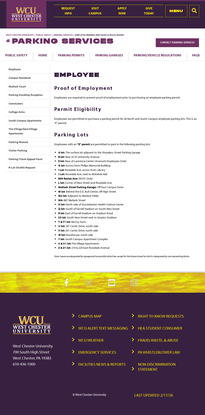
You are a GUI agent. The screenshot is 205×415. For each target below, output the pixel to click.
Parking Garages (109, 55)
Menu (176, 11)
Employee (15, 69)
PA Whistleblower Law (159, 352)
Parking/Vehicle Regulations (157, 55)
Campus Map (90, 316)
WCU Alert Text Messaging (103, 328)
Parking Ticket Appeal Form (25, 159)
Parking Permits (71, 55)
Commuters (16, 103)
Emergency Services (97, 352)
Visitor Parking (18, 150)
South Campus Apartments (25, 120)
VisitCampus (95, 10)
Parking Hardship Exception (26, 95)
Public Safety (43, 34)
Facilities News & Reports (102, 364)
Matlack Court (17, 86)
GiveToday (149, 10)
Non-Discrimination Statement (157, 367)
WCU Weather (91, 340)
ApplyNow (122, 10)
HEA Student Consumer (160, 328)
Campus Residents (20, 78)
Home (42, 55)
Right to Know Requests (161, 316)
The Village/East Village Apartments (23, 131)
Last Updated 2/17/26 (153, 395)
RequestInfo (68, 10)
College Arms (17, 112)
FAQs (196, 55)
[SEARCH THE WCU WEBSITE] (194, 11)
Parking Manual (18, 142)
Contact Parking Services (177, 42)
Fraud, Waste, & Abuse (158, 340)
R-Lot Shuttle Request (22, 167)
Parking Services (63, 34)
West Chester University (20, 34)
